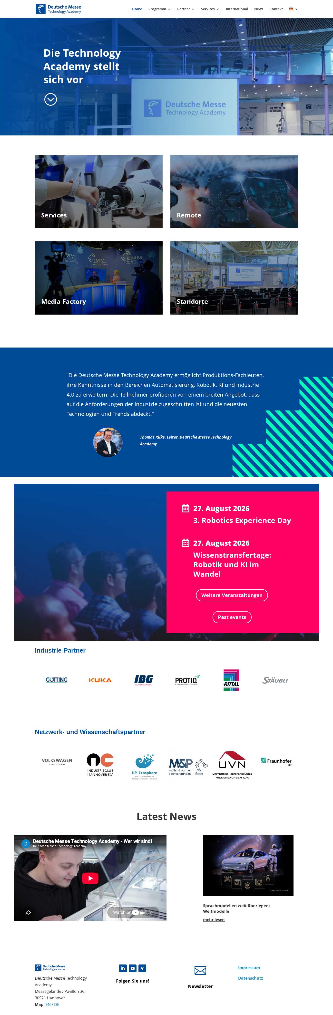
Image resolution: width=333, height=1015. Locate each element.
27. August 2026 (221, 508)
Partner (183, 9)
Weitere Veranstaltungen (232, 595)
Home (137, 9)
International (237, 9)
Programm (157, 9)
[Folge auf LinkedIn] (123, 968)
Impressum (249, 967)
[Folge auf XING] (142, 968)
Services (208, 9)
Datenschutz (250, 978)
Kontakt (276, 9)
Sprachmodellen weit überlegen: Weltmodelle (236, 908)
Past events (232, 617)
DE (56, 1004)
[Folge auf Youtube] (133, 968)
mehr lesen (214, 919)
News (258, 9)
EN (48, 1004)
